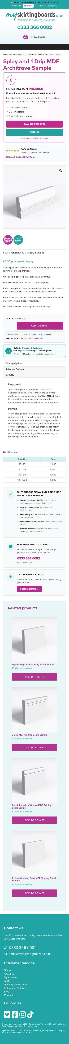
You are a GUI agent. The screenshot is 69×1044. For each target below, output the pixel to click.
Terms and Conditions (50, 1024)
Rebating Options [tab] (15, 369)
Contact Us (10, 995)
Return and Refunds (15, 988)
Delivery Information (15, 984)
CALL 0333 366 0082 (34, 124)
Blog (6, 991)
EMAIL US (34, 132)
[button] (61, 171)
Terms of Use (34, 1024)
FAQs (7, 981)
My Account (10, 977)
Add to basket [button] (35, 676)
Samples (20, 54)
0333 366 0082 (36, 338)
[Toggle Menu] (34, 47)
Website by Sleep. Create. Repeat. (22, 1026)
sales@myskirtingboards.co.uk (30, 954)
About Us (9, 974)
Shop (12, 54)
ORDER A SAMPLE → (29, 589)
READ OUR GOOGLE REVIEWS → (20, 157)
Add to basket (40, 325)
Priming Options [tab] (14, 363)
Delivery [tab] (10, 374)
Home (6, 54)
